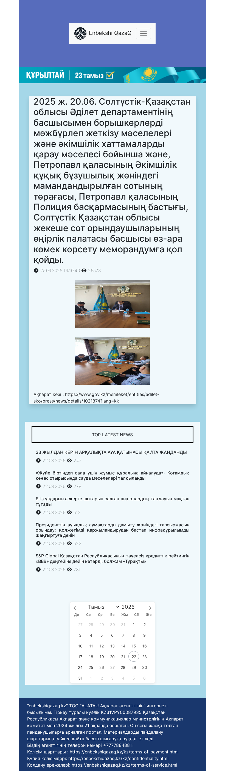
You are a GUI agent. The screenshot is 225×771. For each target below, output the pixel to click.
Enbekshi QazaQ (109, 33)
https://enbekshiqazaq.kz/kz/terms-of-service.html (124, 765)
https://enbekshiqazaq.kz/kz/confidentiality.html (118, 758)
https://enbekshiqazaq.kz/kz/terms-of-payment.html (124, 752)
